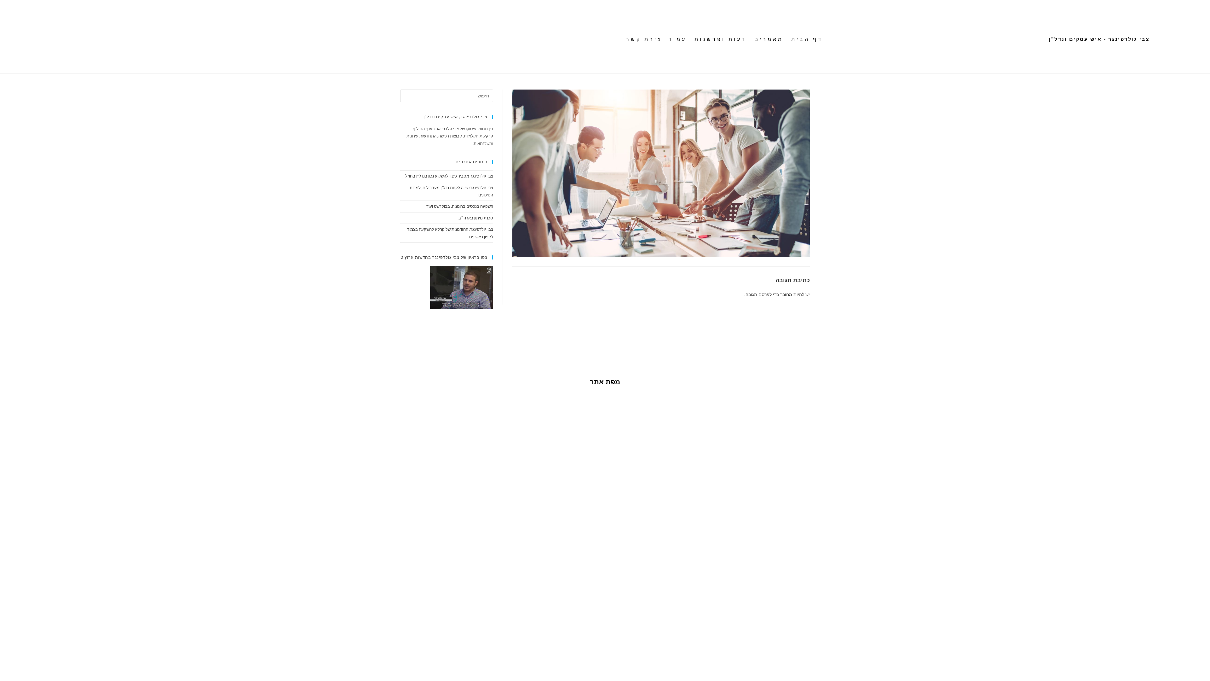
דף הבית (807, 39)
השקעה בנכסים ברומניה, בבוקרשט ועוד (459, 206)
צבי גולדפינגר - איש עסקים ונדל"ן (1099, 39)
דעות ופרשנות (720, 39)
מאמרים (768, 39)
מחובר (786, 294)
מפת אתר (605, 382)
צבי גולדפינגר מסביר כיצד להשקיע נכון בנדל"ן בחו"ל (449, 176)
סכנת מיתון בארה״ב (475, 218)
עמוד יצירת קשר (656, 39)
